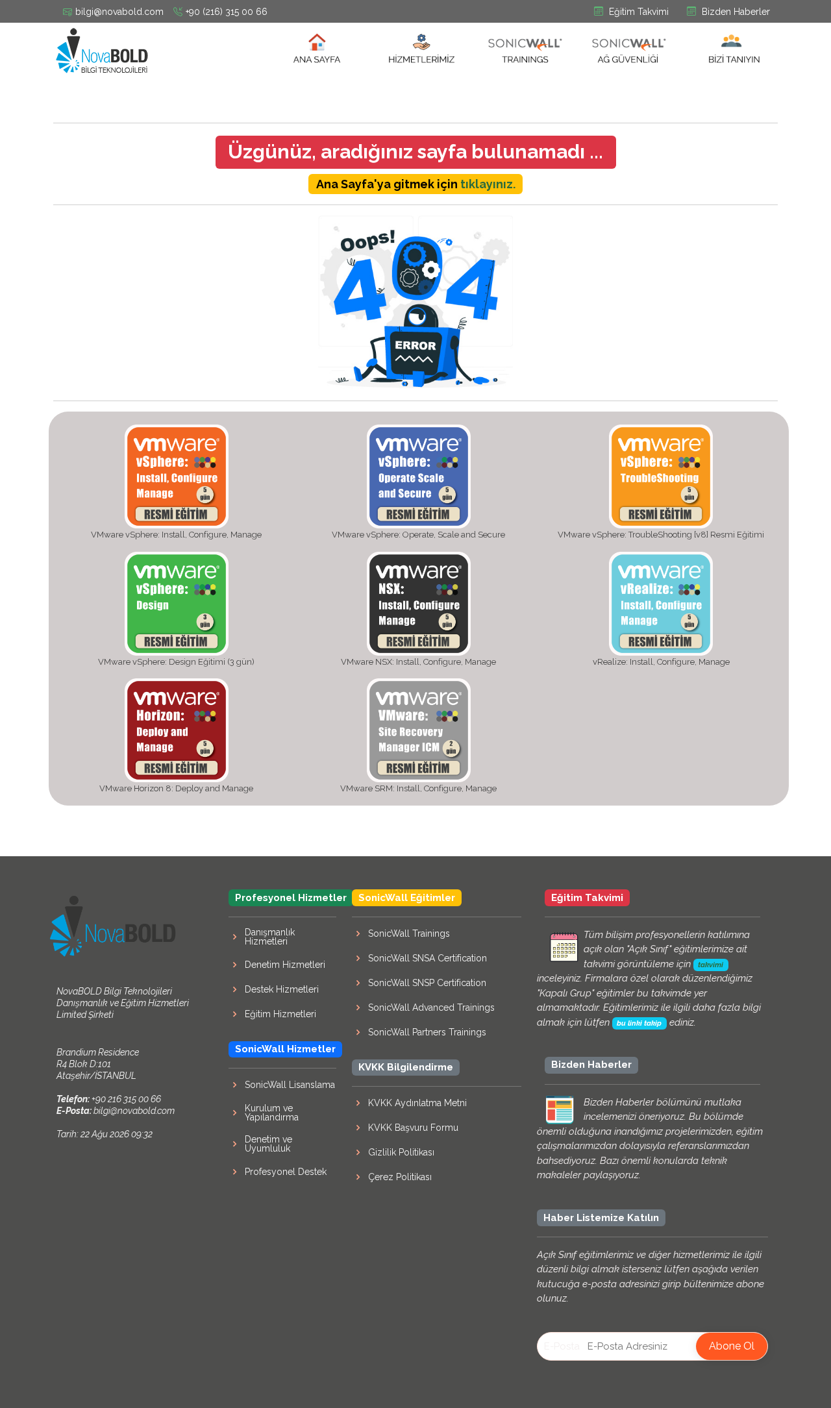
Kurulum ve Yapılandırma (272, 1113)
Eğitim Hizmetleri (280, 1014)
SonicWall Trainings (409, 933)
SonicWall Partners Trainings (427, 1032)
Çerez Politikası (400, 1176)
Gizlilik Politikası (401, 1152)
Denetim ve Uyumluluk (268, 1144)
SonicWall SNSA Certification (427, 958)
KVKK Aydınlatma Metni (417, 1102)
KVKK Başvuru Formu (413, 1127)
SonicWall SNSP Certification (427, 982)
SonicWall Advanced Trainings (431, 1007)
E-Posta (562, 1346)
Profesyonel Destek (286, 1171)
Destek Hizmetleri (282, 989)
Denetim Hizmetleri (285, 964)
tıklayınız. (487, 184)
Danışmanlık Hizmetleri (270, 937)
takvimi (710, 964)
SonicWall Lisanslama (290, 1084)
